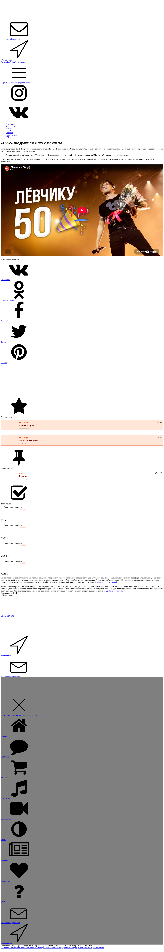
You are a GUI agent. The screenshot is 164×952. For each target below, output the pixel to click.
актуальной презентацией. (107, 582)
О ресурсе (10, 124)
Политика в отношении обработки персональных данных (24, 948)
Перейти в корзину (9, 83)
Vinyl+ (8, 130)
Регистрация (20, 62)
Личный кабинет (8, 62)
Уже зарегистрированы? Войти (24, 715)
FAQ (8, 137)
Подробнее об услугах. (113, 591)
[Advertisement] (73, 381)
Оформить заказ (23, 83)
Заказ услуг (10, 126)
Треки (8, 128)
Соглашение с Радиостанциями (91, 948)
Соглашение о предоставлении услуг (63, 948)
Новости (9, 133)
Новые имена (11, 135)
